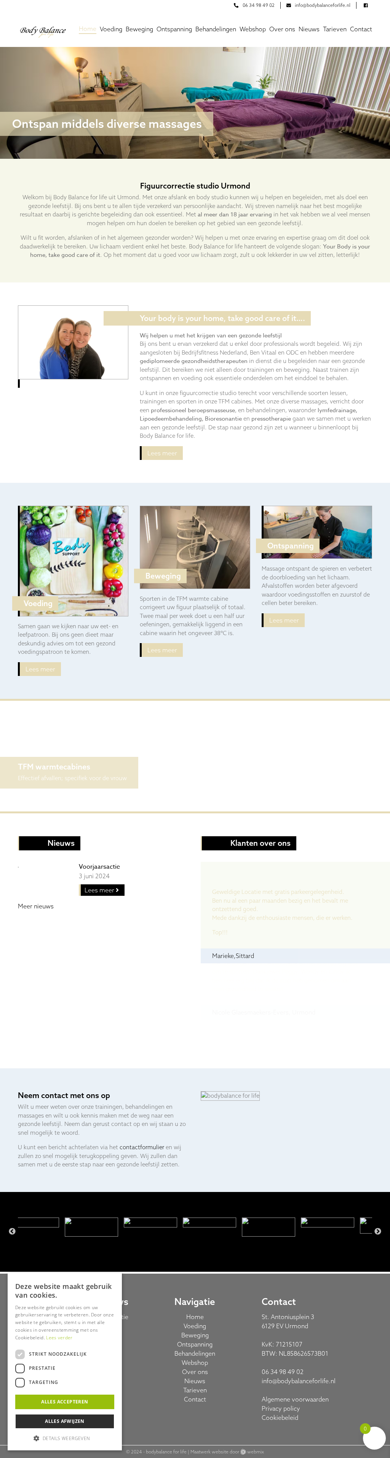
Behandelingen (215, 29)
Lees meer (162, 453)
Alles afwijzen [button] (65, 1421)
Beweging (139, 29)
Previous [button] (12, 1231)
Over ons (282, 29)
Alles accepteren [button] (64, 1401)
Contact (361, 29)
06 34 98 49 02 (283, 1372)
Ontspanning (174, 29)
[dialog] (65, 1361)
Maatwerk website (209, 1452)
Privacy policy (281, 1408)
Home (87, 28)
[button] (64, 1438)
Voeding (111, 29)
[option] (195, 103)
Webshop (253, 29)
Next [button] (378, 1231)
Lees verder (59, 1337)
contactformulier (142, 1147)
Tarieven (335, 29)
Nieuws (309, 29)
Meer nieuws (36, 906)
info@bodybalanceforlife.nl (299, 1381)
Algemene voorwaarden (295, 1399)
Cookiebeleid (280, 1417)
